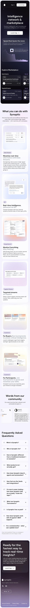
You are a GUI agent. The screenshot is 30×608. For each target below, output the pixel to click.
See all (26, 74)
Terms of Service (6, 603)
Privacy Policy (15, 603)
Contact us (24, 603)
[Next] (26, 80)
